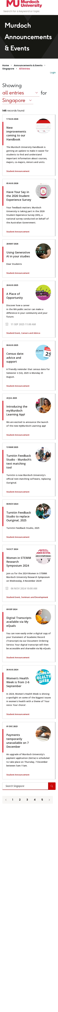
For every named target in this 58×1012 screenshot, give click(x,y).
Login (53, 72)
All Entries (24, 68)
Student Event (13, 333)
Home (5, 65)
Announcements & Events (28, 65)
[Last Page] (49, 800)
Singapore (8, 68)
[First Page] (5, 800)
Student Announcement (17, 171)
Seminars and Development (34, 597)
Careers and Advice (30, 333)
